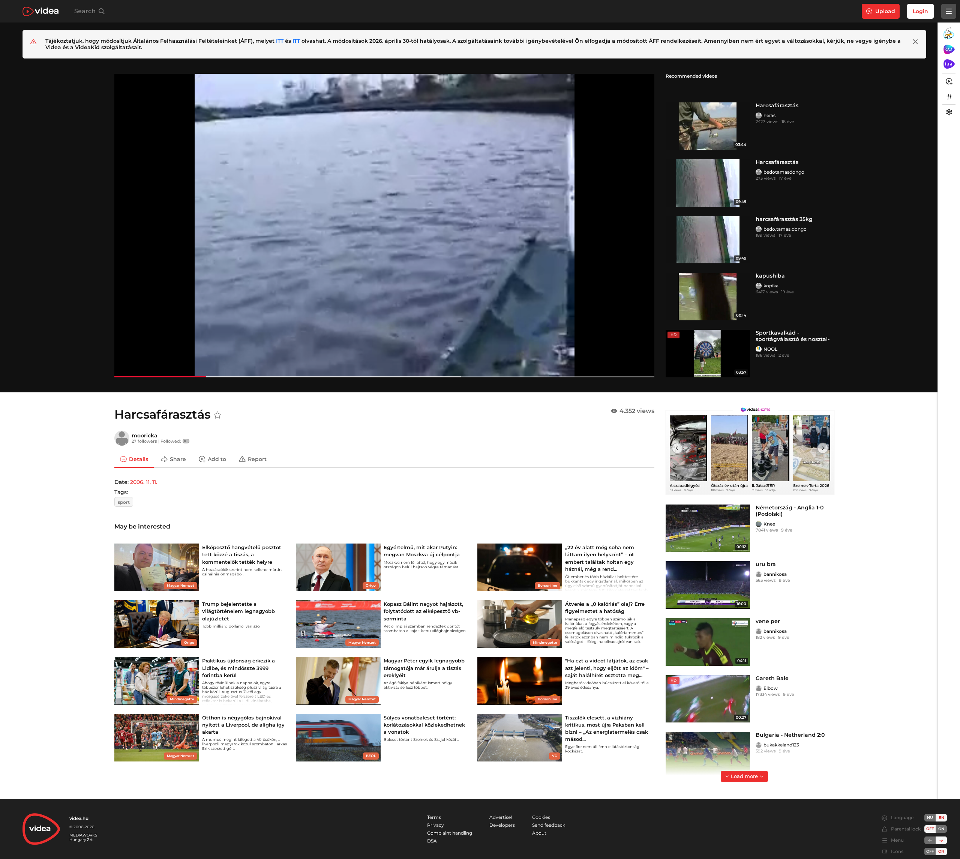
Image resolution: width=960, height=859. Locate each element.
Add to (217, 459)
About (539, 833)
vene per (768, 621)
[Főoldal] (40, 11)
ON (941, 828)
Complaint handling (449, 833)
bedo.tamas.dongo (785, 229)
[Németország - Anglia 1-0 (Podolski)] (708, 528)
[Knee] (759, 524)
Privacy (435, 825)
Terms (434, 817)
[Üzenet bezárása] (915, 42)
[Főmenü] (948, 11)
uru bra (766, 564)
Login (920, 11)
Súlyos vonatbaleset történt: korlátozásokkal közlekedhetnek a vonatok (424, 725)
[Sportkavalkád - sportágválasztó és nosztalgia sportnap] (708, 353)
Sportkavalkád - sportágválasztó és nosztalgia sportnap (793, 339)
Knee (769, 524)
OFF (930, 851)
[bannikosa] (759, 574)
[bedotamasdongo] (759, 172)
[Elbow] (759, 688)
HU (930, 817)
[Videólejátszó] (384, 225)
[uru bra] (708, 585)
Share (178, 459)
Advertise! (500, 817)
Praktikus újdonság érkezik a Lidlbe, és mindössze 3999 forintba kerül (238, 668)
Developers (502, 825)
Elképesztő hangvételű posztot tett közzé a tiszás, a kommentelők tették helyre (241, 554)
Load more (744, 776)
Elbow (771, 688)
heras (770, 115)
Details (138, 459)
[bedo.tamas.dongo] (759, 229)
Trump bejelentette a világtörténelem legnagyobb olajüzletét (238, 611)
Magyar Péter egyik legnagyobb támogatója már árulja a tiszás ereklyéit (424, 668)
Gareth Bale (772, 678)
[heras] (759, 116)
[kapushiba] (708, 296)
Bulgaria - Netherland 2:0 (790, 734)
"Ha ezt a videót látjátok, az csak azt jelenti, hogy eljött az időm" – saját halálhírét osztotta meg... (607, 668)
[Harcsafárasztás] (708, 126)
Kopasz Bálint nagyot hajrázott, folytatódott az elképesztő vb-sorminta (423, 611)
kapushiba (770, 275)
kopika (771, 285)
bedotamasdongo (784, 172)
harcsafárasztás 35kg (784, 219)
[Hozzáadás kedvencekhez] (217, 415)
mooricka (145, 435)
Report (257, 459)
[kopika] (759, 286)
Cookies (541, 817)
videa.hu (78, 818)
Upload (885, 11)
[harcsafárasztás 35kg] (708, 240)
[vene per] (708, 642)
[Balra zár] (930, 840)
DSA (432, 841)
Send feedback (548, 825)
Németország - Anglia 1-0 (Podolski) (790, 510)
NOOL (770, 349)
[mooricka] (121, 438)
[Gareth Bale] (708, 699)
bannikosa (775, 574)
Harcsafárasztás (777, 105)
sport (124, 502)
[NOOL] (759, 349)
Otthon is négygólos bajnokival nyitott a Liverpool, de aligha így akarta (243, 725)
